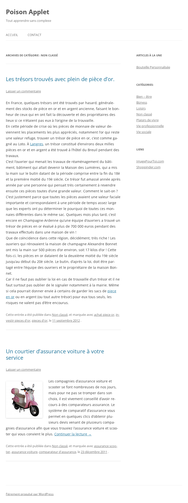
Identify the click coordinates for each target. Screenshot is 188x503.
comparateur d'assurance (57, 452)
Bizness (141, 102)
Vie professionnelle (150, 126)
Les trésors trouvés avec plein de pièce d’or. (60, 79)
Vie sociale (143, 132)
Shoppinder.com (148, 167)
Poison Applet (27, 11)
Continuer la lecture (73, 434)
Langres (36, 144)
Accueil (12, 35)
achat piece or (104, 314)
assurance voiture (24, 452)
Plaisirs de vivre (147, 120)
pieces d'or (39, 320)
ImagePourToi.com (150, 161)
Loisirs (141, 108)
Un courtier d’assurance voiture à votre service (55, 354)
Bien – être (144, 96)
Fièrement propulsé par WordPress (30, 494)
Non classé (60, 314)
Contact (34, 35)
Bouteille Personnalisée (153, 67)
